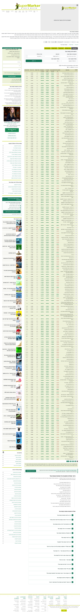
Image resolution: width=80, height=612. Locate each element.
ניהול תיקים (23, 11)
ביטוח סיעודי (65, 601)
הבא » (68, 461)
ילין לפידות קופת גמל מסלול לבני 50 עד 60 (67, 411)
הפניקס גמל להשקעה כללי (68, 421)
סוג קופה (57, 54)
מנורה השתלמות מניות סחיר (68, 245)
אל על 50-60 (71, 427)
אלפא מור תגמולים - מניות (68, 169)
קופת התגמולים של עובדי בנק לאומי (67, 361)
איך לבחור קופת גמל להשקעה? (64, 492)
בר (72, 407)
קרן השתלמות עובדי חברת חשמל (67, 336)
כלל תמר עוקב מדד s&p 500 (68, 218)
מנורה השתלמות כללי (69, 405)
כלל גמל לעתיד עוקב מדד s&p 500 (67, 216)
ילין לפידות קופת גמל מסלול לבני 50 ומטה (67, 319)
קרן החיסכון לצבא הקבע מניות (68, 143)
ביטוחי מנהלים (54, 48)
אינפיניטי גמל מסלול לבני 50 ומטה (67, 251)
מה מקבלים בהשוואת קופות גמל (64, 488)
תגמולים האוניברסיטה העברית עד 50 (67, 306)
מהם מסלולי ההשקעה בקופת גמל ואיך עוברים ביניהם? (60, 493)
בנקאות (3, 11)
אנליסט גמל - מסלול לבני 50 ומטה (67, 237)
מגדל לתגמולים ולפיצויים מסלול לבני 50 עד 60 (67, 403)
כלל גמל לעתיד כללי (69, 384)
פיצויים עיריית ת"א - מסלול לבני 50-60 (67, 397)
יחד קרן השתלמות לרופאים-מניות (67, 180)
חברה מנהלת (39, 54)
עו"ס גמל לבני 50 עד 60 (69, 333)
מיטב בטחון (71, 362)
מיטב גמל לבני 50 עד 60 (69, 349)
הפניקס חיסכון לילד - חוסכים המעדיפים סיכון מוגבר (68, 124)
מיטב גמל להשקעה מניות (68, 131)
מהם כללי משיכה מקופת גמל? (65, 501)
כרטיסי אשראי (16, 11)
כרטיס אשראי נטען (43, 601)
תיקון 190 (58, 603)
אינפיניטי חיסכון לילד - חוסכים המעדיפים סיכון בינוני (68, 277)
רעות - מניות (71, 98)
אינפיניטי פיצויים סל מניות (68, 74)
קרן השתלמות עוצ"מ (69, 261)
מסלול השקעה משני (55, 58)
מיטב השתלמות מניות (69, 141)
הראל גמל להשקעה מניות (68, 85)
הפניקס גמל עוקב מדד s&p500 (68, 192)
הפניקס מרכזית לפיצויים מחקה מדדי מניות (67, 186)
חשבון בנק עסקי (23, 603)
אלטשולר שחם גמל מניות (68, 278)
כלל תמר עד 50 (70, 308)
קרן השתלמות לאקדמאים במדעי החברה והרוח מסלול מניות (67, 178)
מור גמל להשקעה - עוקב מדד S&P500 (68, 222)
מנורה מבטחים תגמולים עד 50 (68, 321)
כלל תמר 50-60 (70, 418)
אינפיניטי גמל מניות (70, 87)
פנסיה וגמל (34, 11)
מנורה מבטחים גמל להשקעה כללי (67, 415)
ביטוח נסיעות (65, 604)
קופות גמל (58, 601)
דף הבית (76, 44)
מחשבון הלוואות (37, 603)
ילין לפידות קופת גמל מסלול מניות (67, 103)
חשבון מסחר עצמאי (23, 601)
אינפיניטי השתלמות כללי (69, 285)
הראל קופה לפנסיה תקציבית (68, 446)
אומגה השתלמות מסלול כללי (68, 376)
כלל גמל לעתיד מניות (69, 176)
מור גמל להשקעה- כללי (69, 369)
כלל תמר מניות (70, 158)
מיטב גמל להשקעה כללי (69, 378)
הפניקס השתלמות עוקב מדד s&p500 (67, 194)
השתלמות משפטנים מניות (68, 89)
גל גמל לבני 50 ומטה (69, 282)
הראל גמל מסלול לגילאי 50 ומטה (67, 327)
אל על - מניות (70, 174)
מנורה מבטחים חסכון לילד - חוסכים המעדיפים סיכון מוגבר (67, 160)
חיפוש (33, 60)
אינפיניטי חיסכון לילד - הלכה (68, 274)
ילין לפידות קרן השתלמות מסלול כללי (66, 416)
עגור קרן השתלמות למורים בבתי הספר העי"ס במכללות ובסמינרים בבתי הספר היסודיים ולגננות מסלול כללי (66, 315)
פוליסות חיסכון (47, 48)
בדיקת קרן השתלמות (12, 133)
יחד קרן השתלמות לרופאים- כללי (67, 430)
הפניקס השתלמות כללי (69, 355)
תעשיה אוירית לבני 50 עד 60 (68, 264)
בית (37, 11)
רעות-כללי (71, 443)
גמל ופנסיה (71, 44)
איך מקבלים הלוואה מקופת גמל (64, 504)
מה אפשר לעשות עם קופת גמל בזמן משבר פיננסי (61, 506)
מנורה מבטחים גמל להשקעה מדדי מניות (67, 183)
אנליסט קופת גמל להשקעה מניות (67, 146)
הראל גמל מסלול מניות (69, 120)
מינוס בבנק (24, 606)
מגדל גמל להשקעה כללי (69, 386)
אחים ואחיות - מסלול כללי (68, 428)
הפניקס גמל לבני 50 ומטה (68, 329)
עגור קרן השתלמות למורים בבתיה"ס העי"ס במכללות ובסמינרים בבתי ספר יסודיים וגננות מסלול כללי (67, 303)
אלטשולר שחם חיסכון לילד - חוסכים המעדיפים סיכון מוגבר (67, 272)
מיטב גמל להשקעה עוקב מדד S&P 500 (67, 205)
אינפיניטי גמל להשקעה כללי (68, 371)
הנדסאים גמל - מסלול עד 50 (68, 331)
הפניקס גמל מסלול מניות (69, 167)
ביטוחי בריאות (20, 11)
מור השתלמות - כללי (69, 322)
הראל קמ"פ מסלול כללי (69, 459)
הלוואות (12, 11)
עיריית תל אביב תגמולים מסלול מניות (67, 210)
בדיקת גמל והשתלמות (12, 135)
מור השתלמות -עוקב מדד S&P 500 (67, 229)
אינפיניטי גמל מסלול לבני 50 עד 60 (67, 262)
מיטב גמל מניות (70, 139)
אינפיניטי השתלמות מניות (68, 90)
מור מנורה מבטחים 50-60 (68, 449)
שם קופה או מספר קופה (71, 54)
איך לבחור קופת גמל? (66, 490)
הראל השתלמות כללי (69, 432)
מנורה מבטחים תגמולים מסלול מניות (67, 156)
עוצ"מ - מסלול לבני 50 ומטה (68, 294)
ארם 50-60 (71, 364)
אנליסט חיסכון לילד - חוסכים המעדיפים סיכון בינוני (68, 298)
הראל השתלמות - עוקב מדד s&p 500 (66, 199)
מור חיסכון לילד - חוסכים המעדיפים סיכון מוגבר (67, 83)
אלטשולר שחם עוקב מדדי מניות (67, 239)
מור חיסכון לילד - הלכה (69, 188)
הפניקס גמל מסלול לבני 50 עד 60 (67, 391)
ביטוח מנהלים (51, 601)
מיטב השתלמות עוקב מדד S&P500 (67, 202)
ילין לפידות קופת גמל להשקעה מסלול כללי (66, 434)
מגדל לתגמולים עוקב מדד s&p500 (67, 212)
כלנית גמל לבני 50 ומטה (69, 289)
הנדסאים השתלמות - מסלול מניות (67, 151)
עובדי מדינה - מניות (69, 102)
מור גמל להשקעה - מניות (68, 164)
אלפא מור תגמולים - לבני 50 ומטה (67, 266)
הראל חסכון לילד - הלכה (69, 284)
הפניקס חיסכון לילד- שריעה (68, 244)
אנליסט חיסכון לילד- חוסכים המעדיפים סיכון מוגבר (68, 118)
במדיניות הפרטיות (62, 608)
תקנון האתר (15, 72)
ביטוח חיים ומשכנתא (8, 11)
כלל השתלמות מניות (69, 172)
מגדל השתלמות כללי (69, 387)
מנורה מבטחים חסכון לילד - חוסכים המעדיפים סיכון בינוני (67, 437)
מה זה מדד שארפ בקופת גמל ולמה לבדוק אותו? (62, 484)
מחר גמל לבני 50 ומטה (69, 374)
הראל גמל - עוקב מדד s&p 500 (67, 207)
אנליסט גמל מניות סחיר (69, 235)
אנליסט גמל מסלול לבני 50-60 (68, 357)
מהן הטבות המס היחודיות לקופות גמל (63, 496)
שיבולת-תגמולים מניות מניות (68, 92)
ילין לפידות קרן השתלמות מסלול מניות (67, 111)
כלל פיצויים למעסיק (69, 439)
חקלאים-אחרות (70, 408)
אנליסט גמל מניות (70, 148)
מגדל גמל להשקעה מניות (68, 136)
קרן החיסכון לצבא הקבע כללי (68, 425)
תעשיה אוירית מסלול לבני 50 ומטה (67, 249)
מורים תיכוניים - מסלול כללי (68, 334)
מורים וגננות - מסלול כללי (68, 366)
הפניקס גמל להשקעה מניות (68, 166)
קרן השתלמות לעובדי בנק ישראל (67, 400)
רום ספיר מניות (70, 100)
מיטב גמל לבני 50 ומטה (69, 280)
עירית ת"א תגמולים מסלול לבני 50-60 (66, 341)
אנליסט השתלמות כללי (69, 290)
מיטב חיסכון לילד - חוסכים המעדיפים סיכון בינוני (66, 380)
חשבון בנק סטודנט (23, 604)
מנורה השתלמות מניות (69, 162)
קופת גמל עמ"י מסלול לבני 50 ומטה (67, 444)
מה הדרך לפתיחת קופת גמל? (65, 500)
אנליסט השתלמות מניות (69, 134)
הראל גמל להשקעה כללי (69, 296)
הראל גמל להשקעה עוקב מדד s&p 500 (67, 197)
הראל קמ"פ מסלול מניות (69, 122)
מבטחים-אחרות (70, 389)
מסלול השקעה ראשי (72, 58)
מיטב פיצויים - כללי (69, 372)
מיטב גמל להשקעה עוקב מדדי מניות (67, 76)
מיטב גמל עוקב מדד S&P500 (68, 200)
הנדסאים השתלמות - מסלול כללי (67, 413)
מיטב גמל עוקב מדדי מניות (68, 78)
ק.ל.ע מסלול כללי (70, 350)
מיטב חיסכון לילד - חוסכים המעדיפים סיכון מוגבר (66, 108)
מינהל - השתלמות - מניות (68, 150)
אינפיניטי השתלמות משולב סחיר (67, 73)
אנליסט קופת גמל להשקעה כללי (67, 344)
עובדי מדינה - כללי (70, 324)
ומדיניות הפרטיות (10, 72)
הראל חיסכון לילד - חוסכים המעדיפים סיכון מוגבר (68, 127)
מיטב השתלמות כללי (69, 354)
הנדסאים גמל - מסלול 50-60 (68, 448)
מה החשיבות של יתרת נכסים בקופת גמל (63, 485)
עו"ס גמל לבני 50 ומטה (69, 423)
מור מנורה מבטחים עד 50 (68, 300)
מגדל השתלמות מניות (69, 144)
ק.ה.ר (72, 254)
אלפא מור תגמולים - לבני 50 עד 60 (67, 394)
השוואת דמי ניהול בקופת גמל (65, 487)
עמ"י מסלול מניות (70, 227)
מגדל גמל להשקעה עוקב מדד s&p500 (68, 214)
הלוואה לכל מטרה (36, 598)
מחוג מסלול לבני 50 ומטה (68, 399)
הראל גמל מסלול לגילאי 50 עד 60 (67, 441)
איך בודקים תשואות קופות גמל (64, 482)
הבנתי (64, 610)
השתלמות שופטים (70, 247)
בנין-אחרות (71, 392)
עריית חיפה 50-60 (70, 240)
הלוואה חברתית (37, 604)
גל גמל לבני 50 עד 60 (69, 309)
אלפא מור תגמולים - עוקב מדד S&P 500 (67, 225)
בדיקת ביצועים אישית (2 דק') (11, 211)
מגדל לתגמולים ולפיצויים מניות (68, 133)
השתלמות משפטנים (69, 231)
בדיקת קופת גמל (12, 130)
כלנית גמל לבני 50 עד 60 (69, 292)
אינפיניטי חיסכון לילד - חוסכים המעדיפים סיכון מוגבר (68, 96)
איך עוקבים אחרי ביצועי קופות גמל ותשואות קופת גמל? (60, 503)
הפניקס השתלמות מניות (69, 171)
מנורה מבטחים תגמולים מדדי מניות (67, 256)
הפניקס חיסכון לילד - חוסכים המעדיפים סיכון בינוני (68, 454)
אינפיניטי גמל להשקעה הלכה (68, 269)
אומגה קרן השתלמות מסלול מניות (67, 138)
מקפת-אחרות (70, 420)
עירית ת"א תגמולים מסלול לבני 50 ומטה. (67, 339)
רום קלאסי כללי (70, 326)
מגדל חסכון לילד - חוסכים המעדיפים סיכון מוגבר (67, 154)
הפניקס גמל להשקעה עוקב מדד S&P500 (67, 190)
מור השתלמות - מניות (69, 129)
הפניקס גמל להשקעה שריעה (68, 208)
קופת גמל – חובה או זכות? (65, 498)
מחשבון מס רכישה (16, 604)
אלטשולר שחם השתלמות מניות (67, 268)
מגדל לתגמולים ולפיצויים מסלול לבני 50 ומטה (67, 312)
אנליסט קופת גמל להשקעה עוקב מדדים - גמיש (67, 80)
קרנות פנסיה (61, 48)
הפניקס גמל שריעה (70, 359)
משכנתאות (30, 11)
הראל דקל (71, 451)
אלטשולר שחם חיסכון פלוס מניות (67, 259)
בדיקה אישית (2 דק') (31, 471)
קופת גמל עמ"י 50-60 (69, 367)
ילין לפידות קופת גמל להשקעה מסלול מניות (66, 113)
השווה (76, 74)
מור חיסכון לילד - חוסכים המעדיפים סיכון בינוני (67, 457)
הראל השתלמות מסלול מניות (68, 105)
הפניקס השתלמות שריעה (69, 287)
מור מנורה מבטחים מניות (69, 115)
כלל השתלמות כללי (69, 352)
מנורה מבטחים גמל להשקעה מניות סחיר (67, 233)
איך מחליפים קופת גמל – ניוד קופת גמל (63, 495)
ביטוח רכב (26, 11)
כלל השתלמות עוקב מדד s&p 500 (67, 220)
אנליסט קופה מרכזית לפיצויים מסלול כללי (67, 347)
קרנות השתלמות (68, 48)
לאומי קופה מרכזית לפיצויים (68, 252)
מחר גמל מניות (70, 242)
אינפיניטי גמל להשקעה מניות (68, 94)
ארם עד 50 (71, 257)
